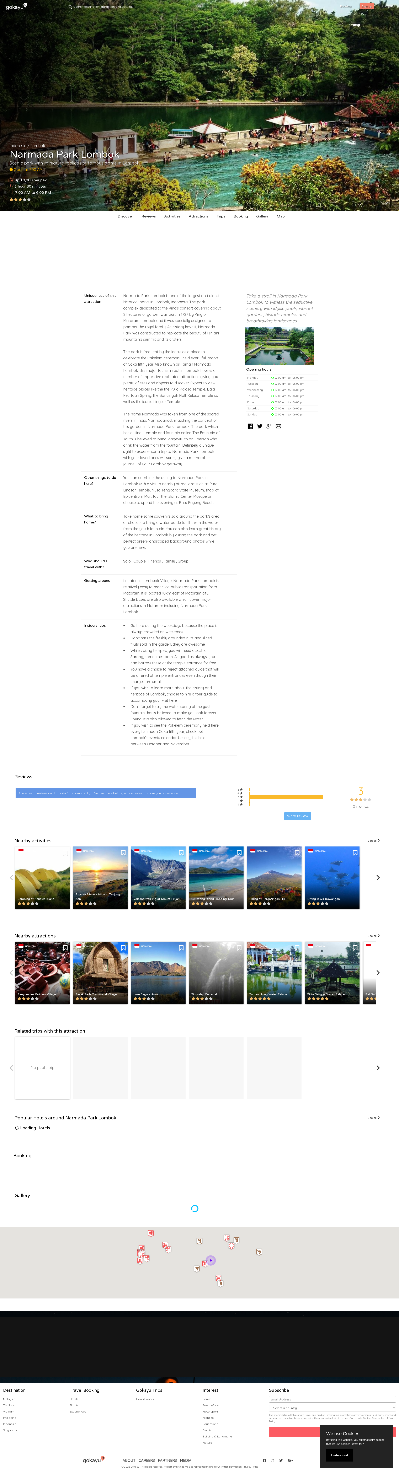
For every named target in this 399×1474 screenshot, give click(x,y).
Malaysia (9, 1399)
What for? (358, 1444)
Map (281, 216)
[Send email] (278, 429)
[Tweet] (260, 429)
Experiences (78, 1411)
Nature (207, 1443)
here (383, 1418)
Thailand (9, 1405)
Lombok (37, 145)
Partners (167, 1460)
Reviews (148, 216)
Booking (241, 216)
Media (185, 1460)
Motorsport (210, 1411)
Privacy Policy (251, 1466)
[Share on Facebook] (250, 429)
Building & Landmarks (218, 1436)
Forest (207, 1399)
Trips (221, 216)
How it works (145, 1399)
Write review (297, 816)
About (129, 1460)
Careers (147, 1460)
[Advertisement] (199, 255)
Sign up (367, 6)
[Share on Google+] (269, 429)
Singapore (10, 1430)
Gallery (262, 216)
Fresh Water (211, 1405)
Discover (125, 216)
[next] (377, 877)
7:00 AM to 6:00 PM (33, 192)
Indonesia (18, 145)
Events (207, 1430)
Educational (211, 1424)
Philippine (9, 1418)
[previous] (11, 877)
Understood (339, 1455)
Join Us (196, 1355)
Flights (74, 1405)
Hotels (74, 1399)
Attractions (198, 216)
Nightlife (208, 1418)
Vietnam (9, 1411)
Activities (172, 216)
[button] (259, 1252)
